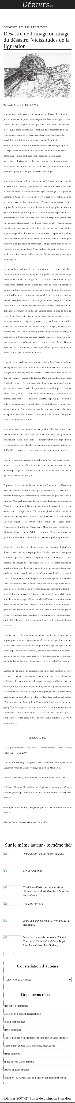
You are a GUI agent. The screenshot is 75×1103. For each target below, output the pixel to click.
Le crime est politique (14, 1021)
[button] (6, 4)
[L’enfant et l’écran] (12, 908)
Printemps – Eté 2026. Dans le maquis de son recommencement (35, 1077)
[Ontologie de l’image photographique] (12, 858)
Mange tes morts (12, 1053)
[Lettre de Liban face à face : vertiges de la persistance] (12, 925)
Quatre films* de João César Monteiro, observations (29, 1045)
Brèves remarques (32, 870)
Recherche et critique (33, 27)
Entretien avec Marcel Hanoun (19, 1061)
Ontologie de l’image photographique (43, 853)
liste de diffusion (44, 1098)
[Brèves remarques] (12, 875)
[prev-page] (5, 954)
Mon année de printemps (16, 1005)
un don (65, 1098)
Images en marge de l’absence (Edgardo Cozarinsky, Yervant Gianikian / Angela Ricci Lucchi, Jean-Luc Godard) (45, 941)
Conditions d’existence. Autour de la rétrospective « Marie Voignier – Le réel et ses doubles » (46, 891)
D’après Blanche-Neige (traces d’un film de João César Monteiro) (36, 1037)
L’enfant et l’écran (33, 903)
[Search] (70, 4)
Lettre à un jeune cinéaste (16, 1069)
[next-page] (11, 954)
